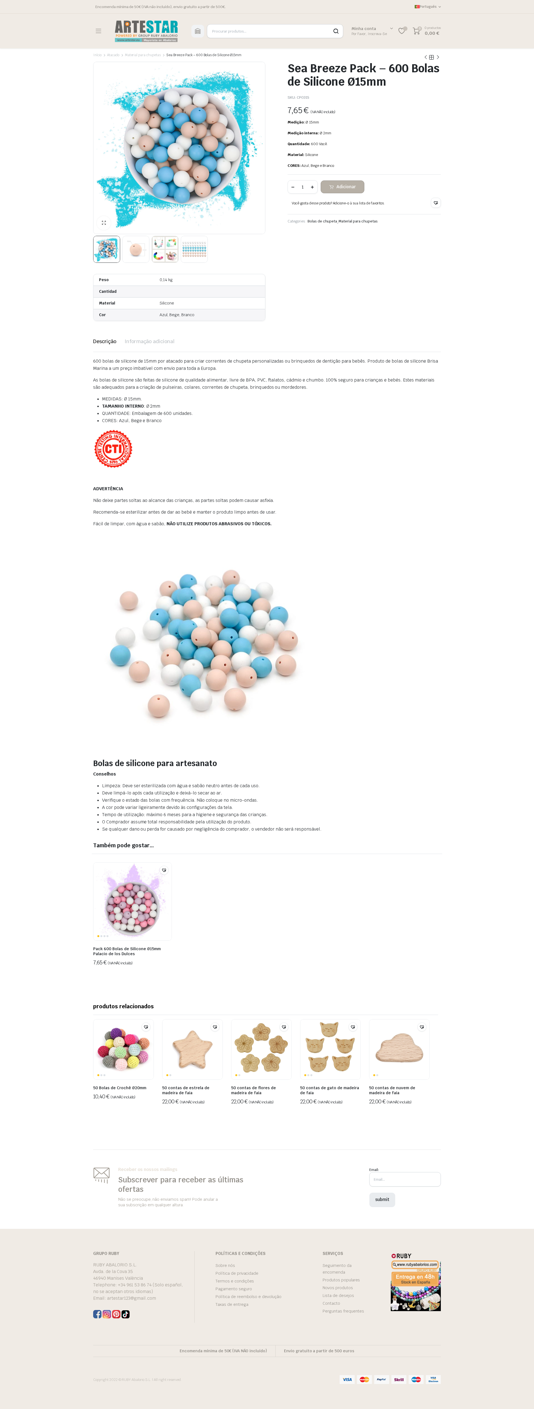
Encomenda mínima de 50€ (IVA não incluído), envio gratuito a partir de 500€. (160, 6)
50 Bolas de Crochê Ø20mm (119, 1087)
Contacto (331, 1303)
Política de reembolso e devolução (248, 1296)
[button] (436, 203)
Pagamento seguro (234, 1288)
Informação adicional (149, 341)
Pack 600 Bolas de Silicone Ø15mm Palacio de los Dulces (127, 951)
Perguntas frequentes (343, 1311)
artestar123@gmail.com (131, 1298)
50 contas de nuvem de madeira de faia (392, 1090)
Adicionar (346, 186)
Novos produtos (338, 1287)
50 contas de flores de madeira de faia (253, 1090)
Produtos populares (341, 1279)
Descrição (104, 341)
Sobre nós (225, 1265)
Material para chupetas (143, 55)
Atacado (113, 55)
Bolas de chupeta (322, 221)
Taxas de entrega (232, 1304)
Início (97, 55)
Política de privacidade (237, 1273)
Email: (374, 1169)
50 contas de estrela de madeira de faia (185, 1090)
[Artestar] (146, 31)
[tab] (104, 341)
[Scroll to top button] (521, 1396)
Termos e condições (235, 1281)
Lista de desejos (338, 1295)
